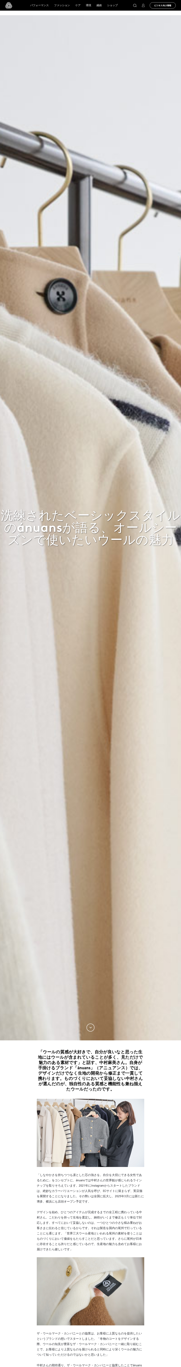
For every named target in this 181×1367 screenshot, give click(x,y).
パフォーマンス (39, 5)
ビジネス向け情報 (162, 5)
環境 (88, 5)
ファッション (62, 5)
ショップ (112, 5)
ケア (78, 5)
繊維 (99, 5)
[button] (135, 5)
